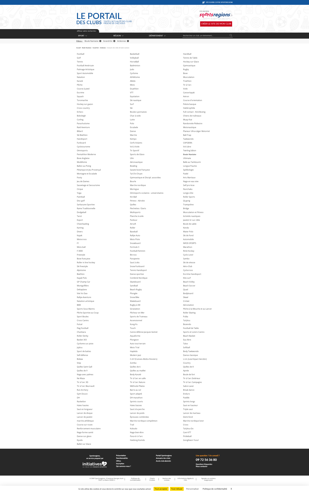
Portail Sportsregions (164, 455)
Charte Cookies (152, 479)
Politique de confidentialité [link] (215, 489)
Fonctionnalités (122, 458)
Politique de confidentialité (135, 479)
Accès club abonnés (163, 461)
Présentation (121, 455)
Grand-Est (107, 41)
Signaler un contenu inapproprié (208, 479)
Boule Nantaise (91, 41)
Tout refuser (177, 489)
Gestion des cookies (166, 479)
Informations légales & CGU (185, 479)
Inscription (120, 464)
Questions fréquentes (204, 464)
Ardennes (121, 41)
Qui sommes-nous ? (123, 466)
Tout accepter (161, 489)
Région (117, 35)
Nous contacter (201, 466)
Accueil (78, 48)
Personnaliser (192, 489)
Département (156, 35)
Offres (118, 461)
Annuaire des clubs (163, 458)
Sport (81, 35)
